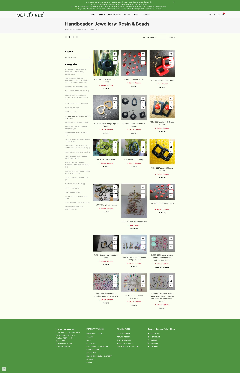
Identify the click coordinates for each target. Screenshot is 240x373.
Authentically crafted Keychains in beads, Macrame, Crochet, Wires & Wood (77, 80)
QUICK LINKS (60, 341)
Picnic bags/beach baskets (77, 203)
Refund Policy (123, 337)
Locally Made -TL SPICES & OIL (76, 179)
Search (89, 337)
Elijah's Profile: (93, 350)
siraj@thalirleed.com (63, 346)
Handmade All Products (76, 122)
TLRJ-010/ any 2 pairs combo (106, 205)
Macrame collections (75, 184)
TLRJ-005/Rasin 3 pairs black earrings (134, 125)
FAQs (88, 340)
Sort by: (146, 37)
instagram (155, 337)
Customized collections (76, 104)
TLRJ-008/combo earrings (134, 159)
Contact (146, 14)
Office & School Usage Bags (76, 197)
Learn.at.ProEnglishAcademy (99, 356)
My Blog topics (72, 188)
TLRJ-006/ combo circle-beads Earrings (162, 123)
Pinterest (154, 346)
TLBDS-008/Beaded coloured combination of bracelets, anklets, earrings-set (162, 257)
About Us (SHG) (114, 14)
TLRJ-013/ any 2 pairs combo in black (106, 256)
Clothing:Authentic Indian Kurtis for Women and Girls (76, 97)
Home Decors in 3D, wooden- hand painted (76, 157)
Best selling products (76, 87)
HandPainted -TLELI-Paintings (76, 134)
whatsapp (154, 334)
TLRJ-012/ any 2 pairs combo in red (162, 204)
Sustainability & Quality (97, 346)
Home (92, 14)
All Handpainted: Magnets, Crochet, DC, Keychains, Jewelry (75, 72)
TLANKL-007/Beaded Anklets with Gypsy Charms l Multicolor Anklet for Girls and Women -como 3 (162, 297)
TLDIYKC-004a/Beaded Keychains (134, 297)
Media (136, 14)
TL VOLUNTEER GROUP (64, 338)
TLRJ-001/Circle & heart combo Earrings (106, 80)
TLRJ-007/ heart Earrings (106, 159)
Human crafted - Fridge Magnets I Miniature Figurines (77, 165)
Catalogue (91, 353)
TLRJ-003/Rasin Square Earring (162, 80)
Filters (172, 37)
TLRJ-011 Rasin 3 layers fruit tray (134, 222)
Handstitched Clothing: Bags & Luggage (77, 140)
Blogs (126, 14)
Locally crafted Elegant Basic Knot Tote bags (77, 172)
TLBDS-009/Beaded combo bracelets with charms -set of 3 (106, 295)
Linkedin (154, 343)
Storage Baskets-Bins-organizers (74, 208)
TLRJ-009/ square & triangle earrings (162, 169)
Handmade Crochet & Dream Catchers (76, 128)
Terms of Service (125, 343)
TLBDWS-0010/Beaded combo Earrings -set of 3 (134, 258)
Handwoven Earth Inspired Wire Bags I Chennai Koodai (77, 147)
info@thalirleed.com (65, 344)
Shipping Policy (124, 340)
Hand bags (71, 112)
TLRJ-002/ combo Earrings (134, 79)
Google (153, 340)
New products (72, 192)
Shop (101, 14)
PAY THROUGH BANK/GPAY (66, 335)
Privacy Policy (123, 334)
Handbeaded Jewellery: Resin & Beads (77, 117)
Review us (90, 343)
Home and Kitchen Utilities (77, 152)
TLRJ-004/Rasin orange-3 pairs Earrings (106, 125)
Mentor (89, 359)
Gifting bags (72, 108)
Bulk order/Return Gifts (77, 91)
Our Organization (94, 334)
